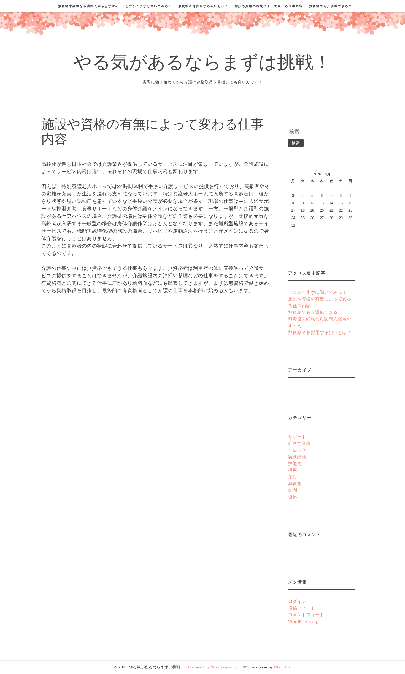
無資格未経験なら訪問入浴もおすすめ (88, 6)
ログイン (297, 601)
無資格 (295, 483)
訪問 (292, 490)
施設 (292, 476)
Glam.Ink (282, 667)
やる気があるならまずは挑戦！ (202, 64)
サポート (297, 436)
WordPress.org (303, 621)
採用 (292, 470)
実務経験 (297, 456)
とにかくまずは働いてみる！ (148, 6)
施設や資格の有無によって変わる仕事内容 (269, 6)
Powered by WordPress (209, 667)
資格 (292, 496)
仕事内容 (297, 450)
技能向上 (297, 463)
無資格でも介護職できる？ (330, 6)
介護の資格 (299, 443)
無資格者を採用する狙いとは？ (203, 6)
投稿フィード (301, 607)
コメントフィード (306, 614)
